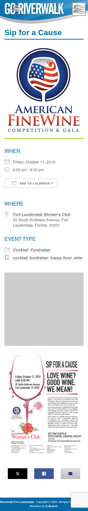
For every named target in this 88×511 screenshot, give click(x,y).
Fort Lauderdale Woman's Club (41, 214)
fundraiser (38, 257)
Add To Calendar (34, 183)
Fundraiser (40, 250)
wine (78, 257)
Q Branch (51, 506)
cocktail (20, 257)
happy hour (61, 257)
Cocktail (20, 250)
